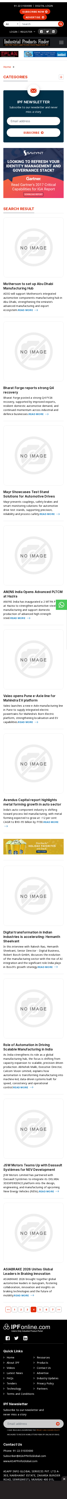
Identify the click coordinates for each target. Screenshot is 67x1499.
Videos (11, 1368)
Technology (14, 1388)
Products (42, 1362)
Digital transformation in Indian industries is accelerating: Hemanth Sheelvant (31, 936)
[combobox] (12, 24)
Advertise (33, 17)
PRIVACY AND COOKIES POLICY (48, 1430)
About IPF (13, 1362)
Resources (43, 1357)
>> (58, 1309)
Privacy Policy (45, 1383)
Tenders (12, 1383)
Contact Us (44, 1368)
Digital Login (44, 5)
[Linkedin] (53, 31)
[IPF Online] (26, 42)
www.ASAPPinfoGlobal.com (20, 1461)
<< (8, 1309)
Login (13, 31)
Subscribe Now (33, 11)
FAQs (10, 1378)
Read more (26, 310)
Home (7, 67)
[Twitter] (47, 31)
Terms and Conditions (20, 1394)
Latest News (15, 1373)
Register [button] (26, 31)
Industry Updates (47, 1378)
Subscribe (31, 132)
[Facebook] (41, 31)
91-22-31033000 (23, 5)
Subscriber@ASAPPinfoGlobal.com (24, 1456)
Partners (42, 1388)
